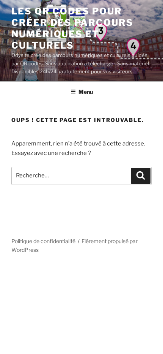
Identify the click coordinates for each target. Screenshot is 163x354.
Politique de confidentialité (43, 241)
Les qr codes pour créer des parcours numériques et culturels (72, 28)
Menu (85, 91)
